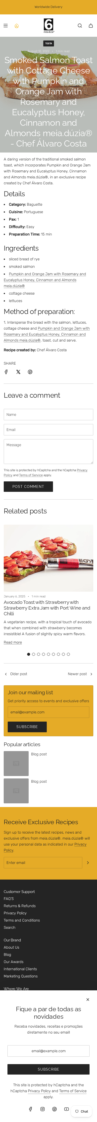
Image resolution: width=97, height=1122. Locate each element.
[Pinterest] (54, 1109)
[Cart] (90, 25)
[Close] (87, 999)
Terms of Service (31, 475)
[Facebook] (30, 1109)
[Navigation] (5, 25)
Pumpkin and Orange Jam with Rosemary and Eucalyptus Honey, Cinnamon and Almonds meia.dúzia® (45, 280)
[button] (28, 654)
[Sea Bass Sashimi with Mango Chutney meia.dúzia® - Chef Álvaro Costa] (91, 674)
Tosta (48, 43)
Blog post (39, 754)
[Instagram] (42, 1109)
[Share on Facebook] (6, 372)
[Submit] (87, 862)
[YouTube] (66, 1109)
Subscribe (27, 727)
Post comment (28, 487)
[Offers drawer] (16, 25)
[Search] (79, 25)
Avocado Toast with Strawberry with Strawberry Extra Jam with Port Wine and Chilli (47, 607)
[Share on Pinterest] (30, 372)
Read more (13, 642)
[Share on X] (18, 372)
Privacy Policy (39, 1091)
